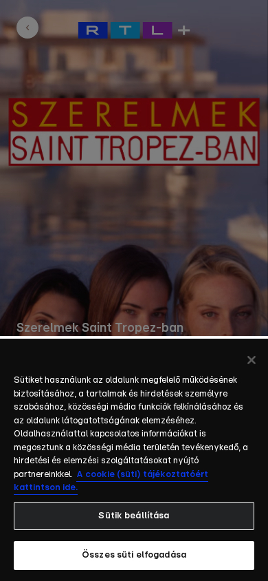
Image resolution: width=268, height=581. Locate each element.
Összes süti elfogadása (134, 555)
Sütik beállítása (133, 515)
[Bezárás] (251, 360)
